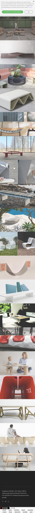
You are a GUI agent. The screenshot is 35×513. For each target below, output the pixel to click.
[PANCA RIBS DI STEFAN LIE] (17, 220)
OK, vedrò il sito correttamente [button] (12, 12)
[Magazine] (30, 510)
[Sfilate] (4, 510)
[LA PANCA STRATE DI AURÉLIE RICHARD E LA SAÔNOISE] (17, 28)
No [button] (29, 12)
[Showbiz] (25, 512)
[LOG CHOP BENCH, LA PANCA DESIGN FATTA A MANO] (17, 339)
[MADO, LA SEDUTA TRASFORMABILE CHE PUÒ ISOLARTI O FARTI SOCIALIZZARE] (17, 124)
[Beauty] (23, 510)
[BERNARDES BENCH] (17, 459)
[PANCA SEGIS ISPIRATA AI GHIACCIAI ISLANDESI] (17, 291)
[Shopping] (16, 510)
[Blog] (31, 512)
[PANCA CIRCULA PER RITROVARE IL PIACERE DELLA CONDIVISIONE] (17, 148)
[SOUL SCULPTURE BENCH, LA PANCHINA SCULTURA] (17, 52)
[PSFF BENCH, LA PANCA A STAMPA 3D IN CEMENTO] (17, 100)
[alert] (17, 7)
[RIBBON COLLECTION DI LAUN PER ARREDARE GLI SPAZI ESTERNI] (17, 76)
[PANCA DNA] (17, 435)
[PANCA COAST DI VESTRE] (17, 196)
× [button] (33, 1)
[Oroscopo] (17, 512)
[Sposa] (10, 512)
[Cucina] (4, 512)
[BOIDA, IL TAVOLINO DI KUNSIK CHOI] (17, 363)
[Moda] (10, 510)
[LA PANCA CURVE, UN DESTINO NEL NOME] (17, 244)
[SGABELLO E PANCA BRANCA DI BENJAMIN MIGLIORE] (17, 411)
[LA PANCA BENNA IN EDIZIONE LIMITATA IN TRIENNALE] (17, 387)
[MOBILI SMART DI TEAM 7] (17, 315)
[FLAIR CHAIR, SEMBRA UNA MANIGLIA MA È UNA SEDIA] (17, 268)
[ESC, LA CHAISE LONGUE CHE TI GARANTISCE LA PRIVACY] (17, 172)
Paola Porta (23, 493)
